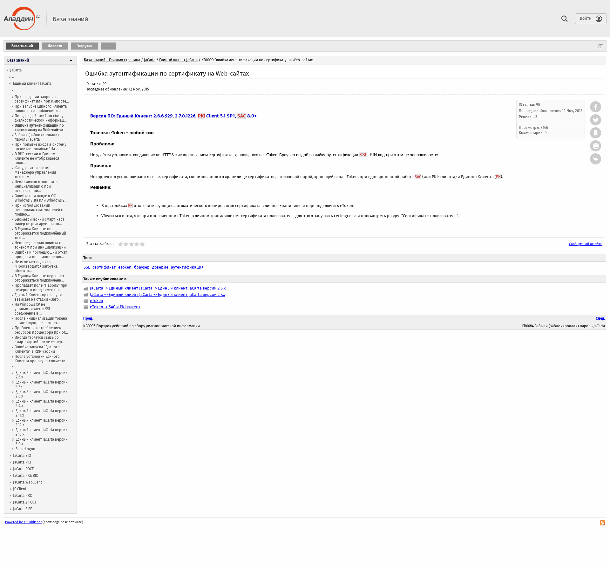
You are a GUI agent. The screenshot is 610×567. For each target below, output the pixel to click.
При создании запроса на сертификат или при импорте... (42, 99)
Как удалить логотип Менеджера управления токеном (35, 172)
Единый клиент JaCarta (32, 83)
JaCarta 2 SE (22, 509)
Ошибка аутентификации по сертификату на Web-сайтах (39, 127)
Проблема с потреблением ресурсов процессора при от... (41, 330)
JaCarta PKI (22, 462)
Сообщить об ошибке (585, 244)
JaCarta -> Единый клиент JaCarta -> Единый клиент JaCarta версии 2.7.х (157, 294)
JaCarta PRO (22, 495)
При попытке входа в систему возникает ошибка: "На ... (40, 146)
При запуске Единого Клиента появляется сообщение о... (41, 108)
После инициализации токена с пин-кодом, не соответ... (41, 320)
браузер (142, 267)
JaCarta (16, 70)
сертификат (104, 267)
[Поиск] (563, 18)
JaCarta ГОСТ (23, 469)
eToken (125, 267)
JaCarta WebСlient (27, 482)
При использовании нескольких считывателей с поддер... (39, 210)
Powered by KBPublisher (23, 522)
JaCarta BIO (22, 455)
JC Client (19, 489)
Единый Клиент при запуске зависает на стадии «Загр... (39, 297)
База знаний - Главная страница (112, 60)
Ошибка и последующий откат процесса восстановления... (41, 254)
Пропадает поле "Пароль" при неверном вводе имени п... (41, 287)
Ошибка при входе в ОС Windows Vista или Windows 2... (41, 198)
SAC (241, 116)
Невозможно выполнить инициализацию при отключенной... (36, 186)
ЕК (498, 176)
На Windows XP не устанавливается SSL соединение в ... (33, 309)
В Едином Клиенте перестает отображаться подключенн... (39, 278)
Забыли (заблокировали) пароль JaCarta (37, 137)
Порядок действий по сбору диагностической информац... (41, 118)
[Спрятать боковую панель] (601, 46)
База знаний (18, 60)
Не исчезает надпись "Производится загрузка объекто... (36, 266)
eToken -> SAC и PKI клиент (115, 306)
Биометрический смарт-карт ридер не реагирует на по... (39, 221)
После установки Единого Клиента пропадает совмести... (41, 358)
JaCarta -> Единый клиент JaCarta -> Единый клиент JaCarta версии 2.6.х (158, 288)
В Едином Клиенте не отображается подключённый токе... (40, 233)
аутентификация (187, 267)
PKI (201, 116)
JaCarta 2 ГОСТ (25, 502)
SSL (363, 154)
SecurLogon (25, 449)
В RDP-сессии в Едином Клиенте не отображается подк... (37, 158)
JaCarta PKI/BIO (25, 475)
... (13, 77)
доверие (160, 267)
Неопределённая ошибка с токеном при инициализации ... (42, 245)
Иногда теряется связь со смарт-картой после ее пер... (40, 339)
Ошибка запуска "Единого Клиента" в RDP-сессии (37, 349)
